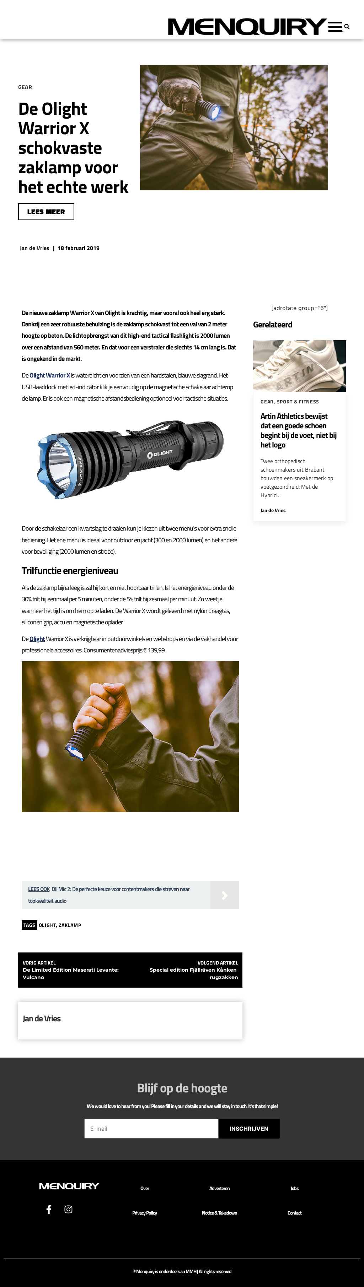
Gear (267, 401)
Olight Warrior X (50, 375)
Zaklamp (70, 925)
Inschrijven (249, 1128)
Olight (37, 639)
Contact (294, 1212)
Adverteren (219, 1188)
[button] (347, 27)
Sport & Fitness (298, 401)
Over (144, 1188)
